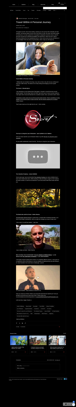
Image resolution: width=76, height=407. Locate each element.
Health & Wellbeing (20, 306)
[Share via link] (25, 323)
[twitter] (64, 379)
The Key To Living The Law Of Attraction (24, 311)
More (54, 10)
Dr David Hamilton (55, 311)
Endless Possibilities (50, 306)
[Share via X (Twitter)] (19, 323)
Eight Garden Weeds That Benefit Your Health (18, 348)
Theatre (32, 10)
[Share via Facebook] (16, 323)
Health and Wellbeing (20, 319)
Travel (24, 10)
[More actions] (59, 18)
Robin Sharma (44, 313)
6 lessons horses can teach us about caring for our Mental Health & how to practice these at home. (38, 348)
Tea (28, 10)
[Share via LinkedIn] (22, 323)
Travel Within (41, 306)
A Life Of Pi (43, 308)
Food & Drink (18, 10)
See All (64, 333)
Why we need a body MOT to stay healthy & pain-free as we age (57, 348)
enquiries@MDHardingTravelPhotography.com (32, 379)
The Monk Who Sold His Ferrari (23, 316)
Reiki (31, 313)
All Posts (11, 10)
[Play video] (38, 119)
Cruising (44, 10)
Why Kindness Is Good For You (23, 313)
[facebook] (66, 379)
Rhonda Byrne (37, 313)
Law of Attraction (20, 308)
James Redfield (47, 311)
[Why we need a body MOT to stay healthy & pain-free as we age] (57, 340)
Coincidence (36, 308)
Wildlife (49, 10)
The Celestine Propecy (38, 311)
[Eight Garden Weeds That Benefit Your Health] (18, 340)
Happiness (51, 313)
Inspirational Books (28, 308)
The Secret (49, 308)
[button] (65, 3)
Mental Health (28, 306)
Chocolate (39, 10)
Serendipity (35, 306)
